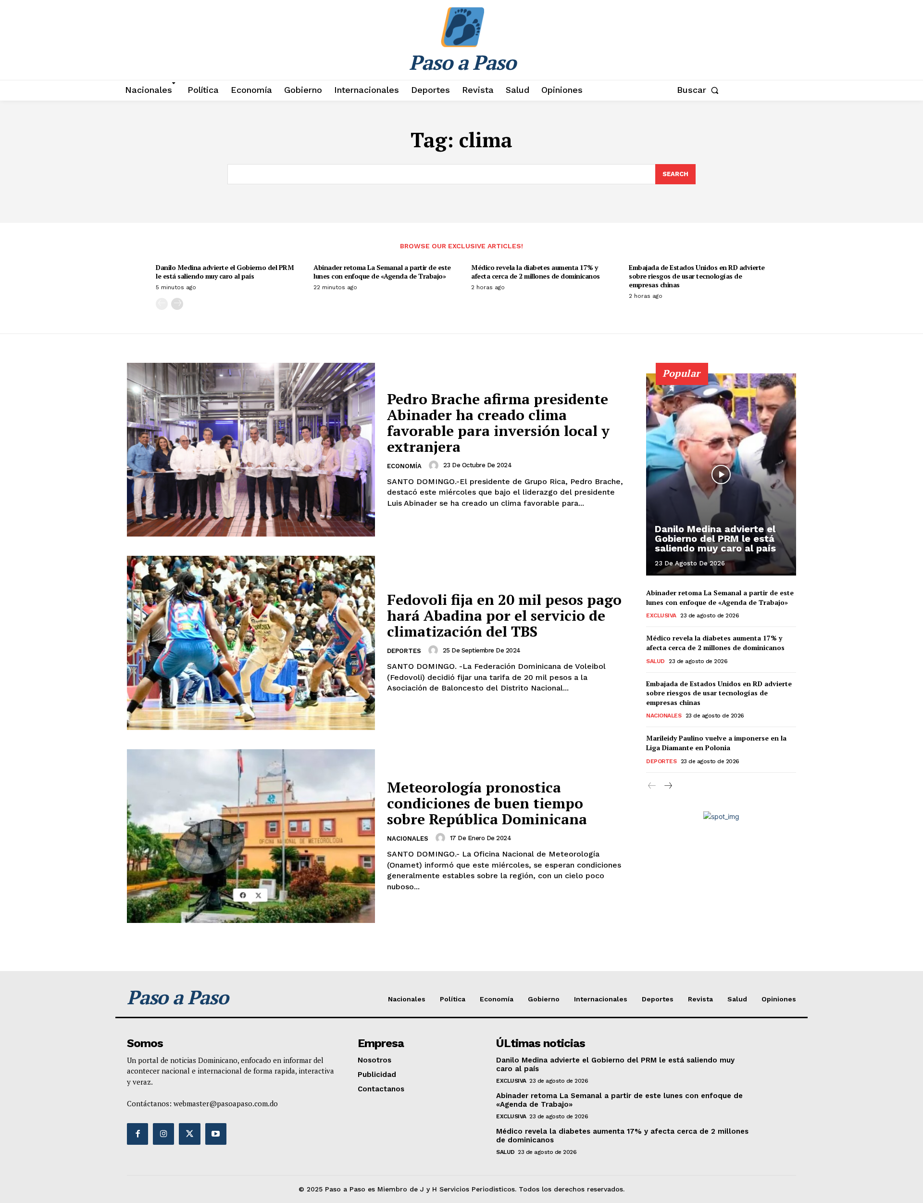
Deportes (404, 650)
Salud (655, 661)
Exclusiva (661, 615)
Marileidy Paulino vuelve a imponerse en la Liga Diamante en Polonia (716, 742)
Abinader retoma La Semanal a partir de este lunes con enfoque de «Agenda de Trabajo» (382, 272)
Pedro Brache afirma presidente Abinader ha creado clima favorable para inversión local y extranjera (498, 422)
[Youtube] (215, 1133)
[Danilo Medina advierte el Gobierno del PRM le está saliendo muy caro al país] (721, 474)
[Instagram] (163, 1133)
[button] (700, 90)
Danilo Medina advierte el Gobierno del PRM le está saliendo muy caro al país (225, 272)
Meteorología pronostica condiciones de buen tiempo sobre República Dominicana (487, 803)
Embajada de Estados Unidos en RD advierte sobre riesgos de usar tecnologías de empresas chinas (697, 276)
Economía (404, 466)
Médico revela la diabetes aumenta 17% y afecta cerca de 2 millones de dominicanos (535, 272)
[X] (189, 1133)
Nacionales (407, 838)
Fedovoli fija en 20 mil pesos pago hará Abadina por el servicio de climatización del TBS (504, 615)
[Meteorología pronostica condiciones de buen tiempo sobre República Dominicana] (251, 836)
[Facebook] (137, 1133)
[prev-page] (162, 304)
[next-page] (177, 304)
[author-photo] (435, 465)
